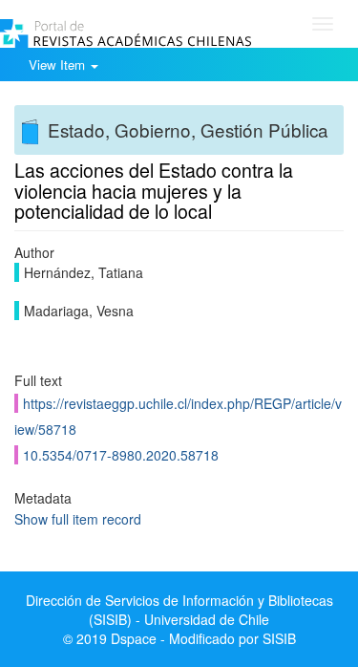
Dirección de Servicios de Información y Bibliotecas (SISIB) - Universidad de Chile (179, 610)
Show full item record (77, 518)
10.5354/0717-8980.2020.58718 (121, 454)
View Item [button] (59, 64)
